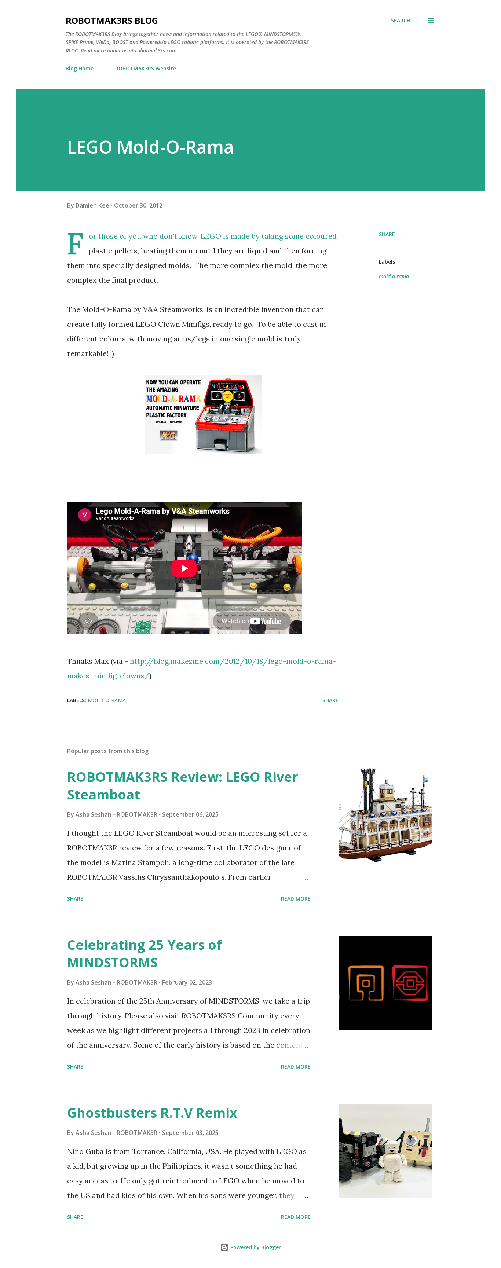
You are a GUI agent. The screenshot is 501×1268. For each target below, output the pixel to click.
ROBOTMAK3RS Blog (112, 20)
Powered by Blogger (255, 1247)
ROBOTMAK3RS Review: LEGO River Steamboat (182, 785)
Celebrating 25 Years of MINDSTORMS (144, 953)
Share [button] (387, 234)
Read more (296, 898)
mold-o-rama (394, 276)
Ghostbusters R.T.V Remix (152, 1113)
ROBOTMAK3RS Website (145, 68)
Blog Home (80, 68)
